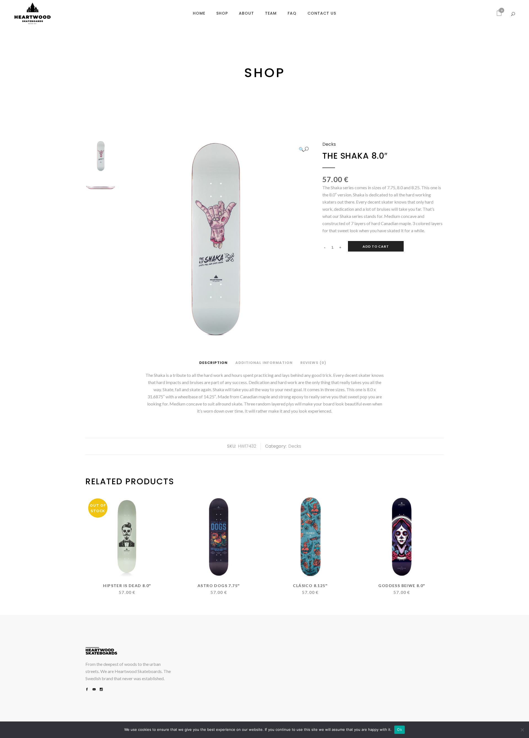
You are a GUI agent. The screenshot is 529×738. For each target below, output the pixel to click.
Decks (329, 144)
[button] (304, 149)
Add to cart (376, 246)
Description (213, 362)
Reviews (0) (313, 362)
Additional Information (264, 362)
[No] (522, 729)
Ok (399, 729)
